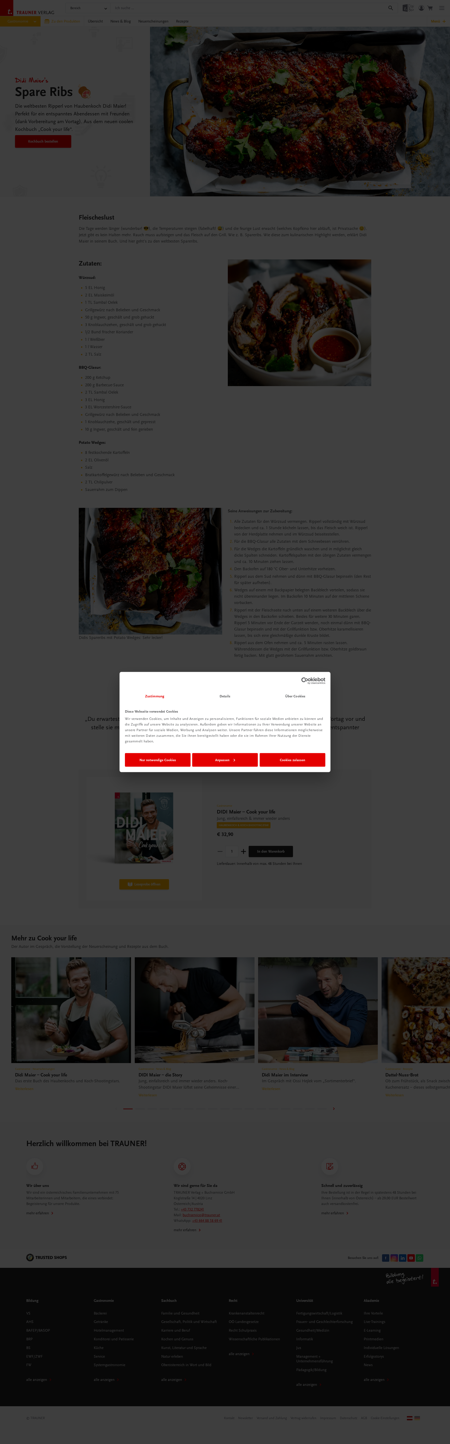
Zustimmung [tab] (154, 696)
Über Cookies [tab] (295, 696)
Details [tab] (225, 696)
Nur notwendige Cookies (157, 760)
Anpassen (222, 760)
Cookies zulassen (292, 760)
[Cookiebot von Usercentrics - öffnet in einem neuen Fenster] (304, 680)
